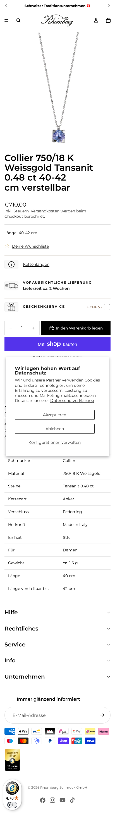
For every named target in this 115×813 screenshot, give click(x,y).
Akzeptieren (54, 414)
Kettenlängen (36, 264)
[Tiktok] (72, 800)
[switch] (12, 805)
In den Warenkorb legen (79, 328)
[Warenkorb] (108, 20)
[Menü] (6, 20)
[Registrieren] (102, 715)
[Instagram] (52, 800)
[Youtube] (62, 800)
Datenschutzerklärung (72, 400)
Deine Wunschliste (30, 246)
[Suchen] (18, 20)
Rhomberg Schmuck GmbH (63, 787)
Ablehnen (54, 428)
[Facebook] (42, 800)
